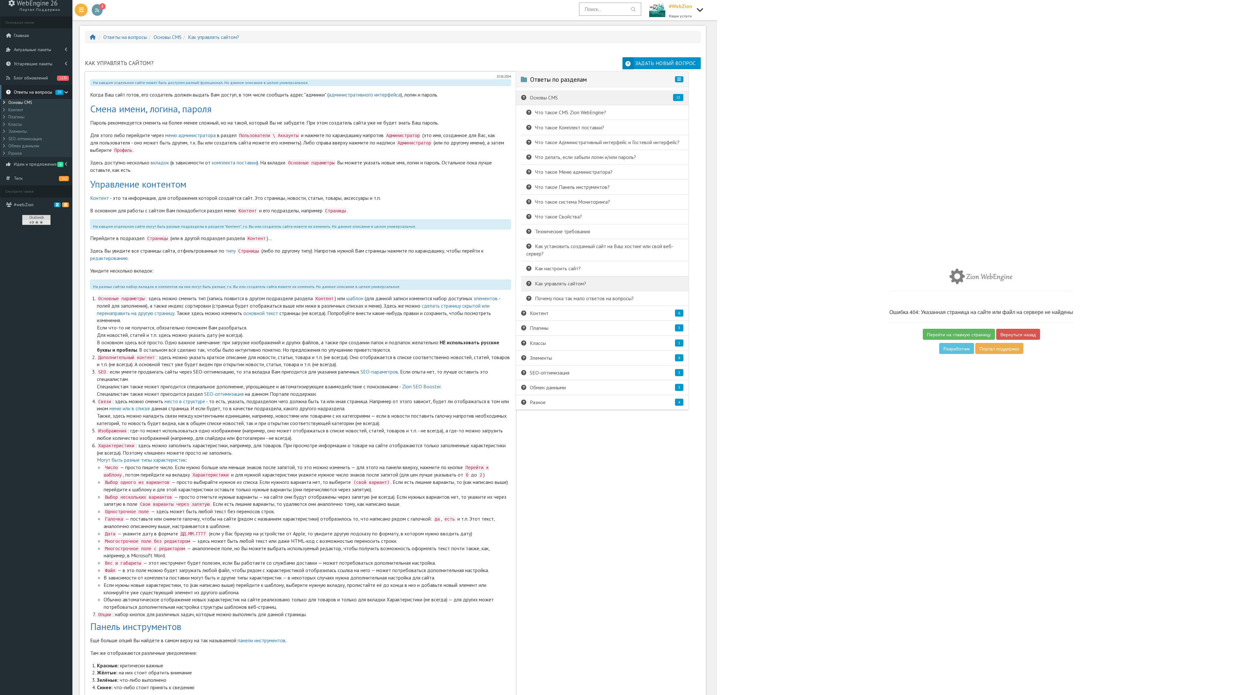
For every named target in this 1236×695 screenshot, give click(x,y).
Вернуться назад (1018, 334)
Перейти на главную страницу (959, 334)
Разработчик (956, 348)
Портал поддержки (999, 348)
